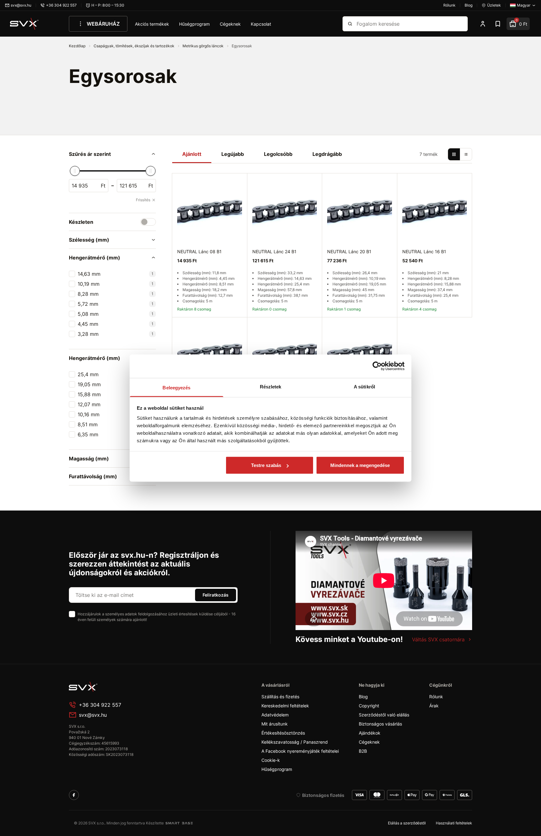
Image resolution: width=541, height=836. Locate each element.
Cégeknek (230, 24)
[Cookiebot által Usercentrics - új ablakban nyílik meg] (377, 366)
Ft (103, 185)
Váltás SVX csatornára (438, 639)
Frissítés (143, 199)
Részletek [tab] (270, 386)
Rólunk (436, 696)
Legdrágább (327, 154)
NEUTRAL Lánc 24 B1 (274, 251)
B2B (363, 751)
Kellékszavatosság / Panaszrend (294, 742)
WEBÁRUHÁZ (103, 24)
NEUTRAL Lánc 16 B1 (424, 251)
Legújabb (232, 154)
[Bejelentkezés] (483, 24)
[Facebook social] (74, 795)
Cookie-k (270, 760)
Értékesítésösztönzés (283, 733)
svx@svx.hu (93, 715)
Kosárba (449, 324)
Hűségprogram (194, 24)
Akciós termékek (152, 24)
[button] (112, 154)
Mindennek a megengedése (360, 465)
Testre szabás (266, 465)
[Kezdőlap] (24, 24)
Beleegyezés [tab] (176, 387)
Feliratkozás (216, 595)
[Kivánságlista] (498, 24)
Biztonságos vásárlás (380, 723)
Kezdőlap (77, 46)
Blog (363, 696)
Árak (434, 705)
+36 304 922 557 (100, 705)
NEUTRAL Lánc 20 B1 (349, 251)
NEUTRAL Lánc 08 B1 (199, 251)
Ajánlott (191, 154)
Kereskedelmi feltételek (285, 705)
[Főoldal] (116, 687)
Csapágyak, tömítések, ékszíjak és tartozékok (134, 46)
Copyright (369, 705)
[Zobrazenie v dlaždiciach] (454, 154)
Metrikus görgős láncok (203, 46)
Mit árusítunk (274, 723)
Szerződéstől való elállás (384, 714)
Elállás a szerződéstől (407, 823)
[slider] (75, 171)
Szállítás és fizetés (280, 696)
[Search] (350, 23)
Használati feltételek (454, 823)
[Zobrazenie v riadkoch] (466, 154)
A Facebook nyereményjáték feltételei (300, 751)
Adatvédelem (275, 714)
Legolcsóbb (278, 154)
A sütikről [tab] (364, 386)
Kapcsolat (261, 24)
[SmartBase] (179, 823)
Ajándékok (369, 733)
